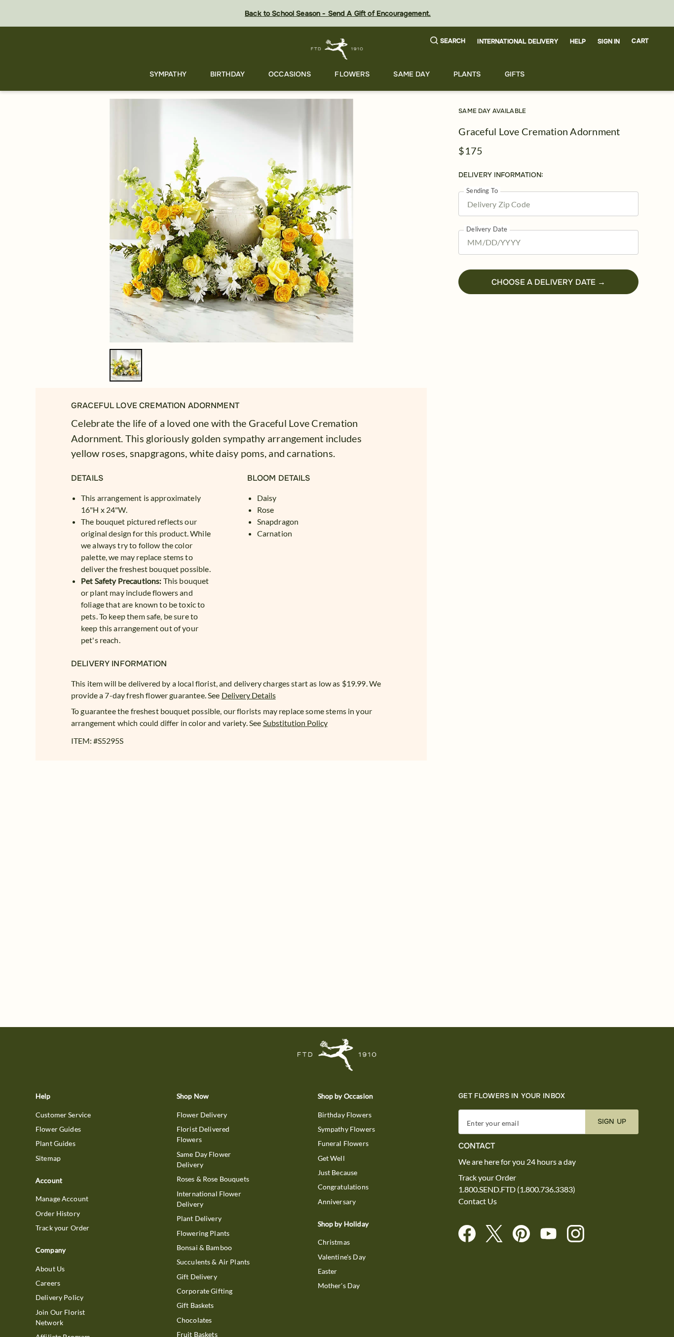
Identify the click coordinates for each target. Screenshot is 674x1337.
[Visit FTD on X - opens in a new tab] (498, 1234)
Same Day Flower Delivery (204, 1159)
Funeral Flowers (343, 1143)
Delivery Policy (59, 1297)
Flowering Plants (203, 1233)
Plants (467, 74)
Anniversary (337, 1201)
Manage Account (62, 1198)
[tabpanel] (231, 221)
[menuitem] (168, 74)
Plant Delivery (199, 1218)
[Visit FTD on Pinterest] (525, 1234)
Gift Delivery (197, 1276)
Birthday (227, 74)
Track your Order (62, 1227)
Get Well (331, 1158)
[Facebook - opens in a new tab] (471, 1234)
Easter (327, 1271)
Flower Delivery (202, 1114)
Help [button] (578, 41)
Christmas (334, 1242)
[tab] (231, 221)
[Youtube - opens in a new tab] (552, 1234)
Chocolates (194, 1320)
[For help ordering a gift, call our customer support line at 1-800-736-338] (337, 49)
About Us (50, 1268)
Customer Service (63, 1114)
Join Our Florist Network (60, 1317)
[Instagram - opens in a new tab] (579, 1234)
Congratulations (343, 1187)
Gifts (515, 74)
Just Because (338, 1172)
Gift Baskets (195, 1305)
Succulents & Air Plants (213, 1262)
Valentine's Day (342, 1257)
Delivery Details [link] (249, 695)
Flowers (352, 74)
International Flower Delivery (209, 1198)
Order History (58, 1213)
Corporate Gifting (205, 1291)
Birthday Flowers (345, 1114)
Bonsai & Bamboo (204, 1247)
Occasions (289, 74)
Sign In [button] (609, 41)
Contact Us (477, 1201)
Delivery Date (486, 229)
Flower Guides (58, 1129)
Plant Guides (55, 1143)
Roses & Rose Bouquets (213, 1179)
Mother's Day (339, 1285)
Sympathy (168, 74)
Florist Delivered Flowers (203, 1134)
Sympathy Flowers (346, 1129)
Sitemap (48, 1158)
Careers (48, 1283)
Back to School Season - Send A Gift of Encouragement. (338, 13)
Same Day (411, 74)
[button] (448, 41)
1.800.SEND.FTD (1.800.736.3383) (516, 1189)
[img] (231, 221)
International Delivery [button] (517, 41)
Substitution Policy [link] (295, 722)
